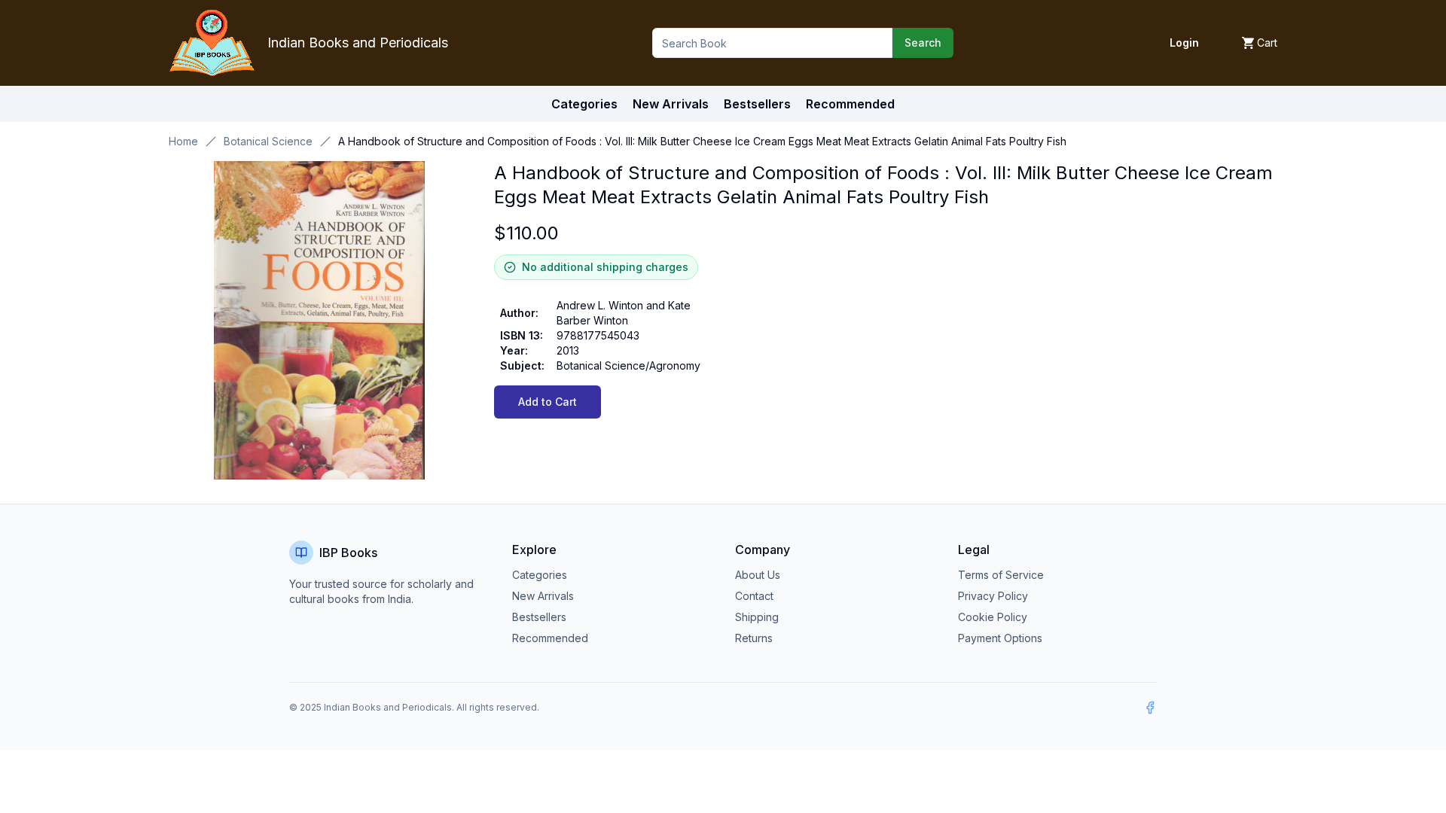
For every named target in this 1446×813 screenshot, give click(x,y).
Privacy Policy (993, 595)
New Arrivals (543, 595)
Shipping (757, 617)
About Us (757, 574)
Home (183, 141)
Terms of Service (1001, 574)
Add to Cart (547, 401)
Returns (754, 638)
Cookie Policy (992, 617)
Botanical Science (268, 141)
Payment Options (1000, 638)
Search (923, 42)
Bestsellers (539, 617)
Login (1184, 42)
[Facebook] (1150, 707)
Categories (584, 103)
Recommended (550, 638)
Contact (754, 595)
